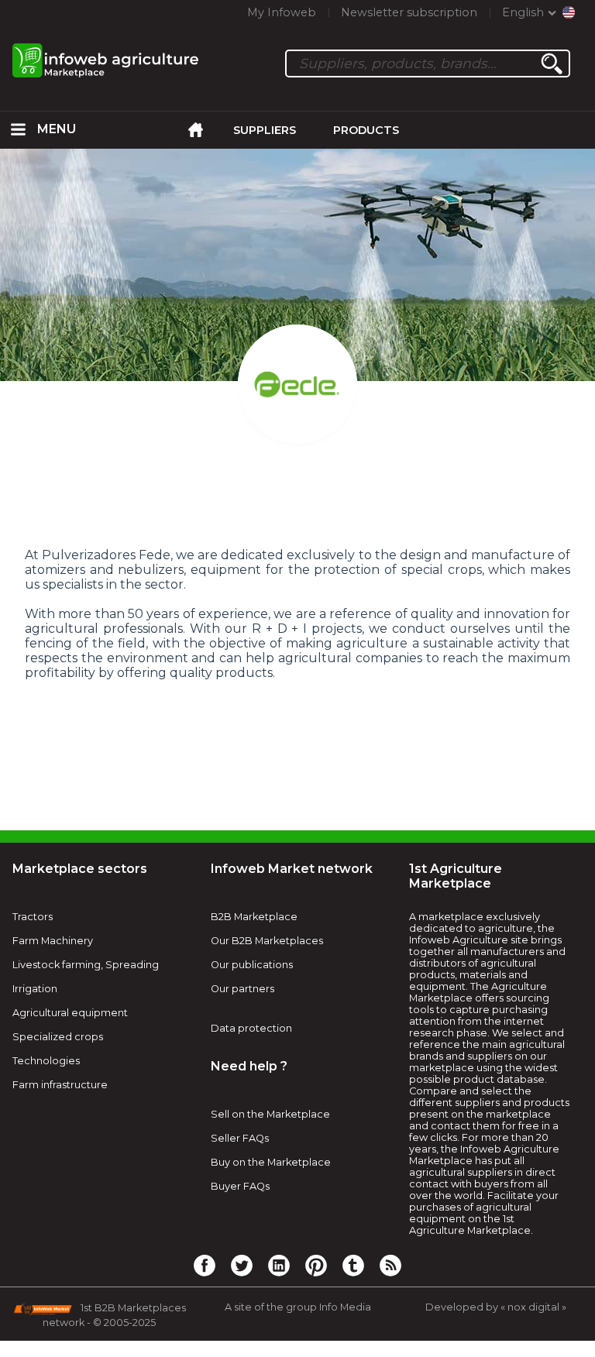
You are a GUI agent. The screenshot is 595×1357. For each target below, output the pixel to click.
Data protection (251, 1028)
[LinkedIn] (279, 1264)
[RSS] (390, 1264)
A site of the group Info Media (298, 1307)
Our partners (242, 989)
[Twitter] (241, 1264)
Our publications (252, 965)
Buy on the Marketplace (271, 1162)
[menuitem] (18, 130)
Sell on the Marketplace (270, 1114)
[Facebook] (204, 1264)
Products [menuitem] (366, 130)
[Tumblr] (353, 1264)
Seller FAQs (240, 1138)
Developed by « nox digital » (495, 1307)
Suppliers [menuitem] (264, 130)
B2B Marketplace (254, 916)
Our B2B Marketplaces (267, 940)
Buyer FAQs (240, 1186)
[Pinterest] (316, 1264)
